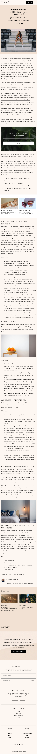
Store (27, 731)
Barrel (24, 751)
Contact (9, 728)
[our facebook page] (17, 744)
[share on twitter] (22, 23)
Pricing (10, 733)
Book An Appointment (18, 651)
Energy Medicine (27, 733)
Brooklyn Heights (18, 715)
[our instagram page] (15, 744)
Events (9, 737)
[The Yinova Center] (5, 2)
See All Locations (20, 647)
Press (9, 735)
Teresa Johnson (20, 469)
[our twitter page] (19, 744)
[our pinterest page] (22, 744)
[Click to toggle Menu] (35, 2)
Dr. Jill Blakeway (29, 583)
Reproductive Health (20, 9)
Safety (27, 735)
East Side (18, 713)
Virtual (18, 717)
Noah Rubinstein (25, 20)
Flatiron (18, 711)
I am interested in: (8, 675)
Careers (27, 728)
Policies (27, 737)
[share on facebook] (19, 23)
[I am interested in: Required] (18, 675)
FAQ (10, 731)
